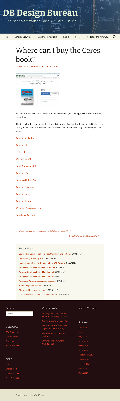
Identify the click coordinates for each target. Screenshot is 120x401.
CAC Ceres (53, 66)
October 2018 (84, 341)
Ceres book (38, 66)
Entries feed (11, 368)
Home (5, 36)
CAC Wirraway (12, 336)
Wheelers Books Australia (28, 208)
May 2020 (82, 336)
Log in (8, 364)
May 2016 (82, 368)
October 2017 (84, 350)
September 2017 (85, 354)
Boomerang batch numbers (86, 235)
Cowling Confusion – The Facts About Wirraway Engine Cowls (45, 254)
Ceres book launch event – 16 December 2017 (43, 231)
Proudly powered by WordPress (30, 395)
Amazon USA (22, 173)
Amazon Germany (25, 187)
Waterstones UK (24, 159)
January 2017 (84, 363)
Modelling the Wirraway (97, 36)
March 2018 (83, 345)
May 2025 (82, 332)
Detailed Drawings (23, 36)
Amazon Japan (23, 201)
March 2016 (83, 373)
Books (66, 36)
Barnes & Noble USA (26, 180)
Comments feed (13, 373)
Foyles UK (21, 152)
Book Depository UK (26, 166)
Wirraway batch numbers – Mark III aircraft (37, 267)
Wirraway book (12, 345)
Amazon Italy (22, 194)
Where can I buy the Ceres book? (33, 290)
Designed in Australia (47, 36)
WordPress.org (12, 377)
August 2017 (83, 359)
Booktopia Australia (26, 215)
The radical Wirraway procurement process (37, 281)
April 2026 (82, 327)
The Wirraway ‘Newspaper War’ (32, 258)
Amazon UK (22, 145)
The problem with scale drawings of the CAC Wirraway (42, 263)
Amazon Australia (25, 138)
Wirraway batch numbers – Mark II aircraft (36, 272)
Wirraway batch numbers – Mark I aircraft (36, 276)
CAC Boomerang (13, 332)
